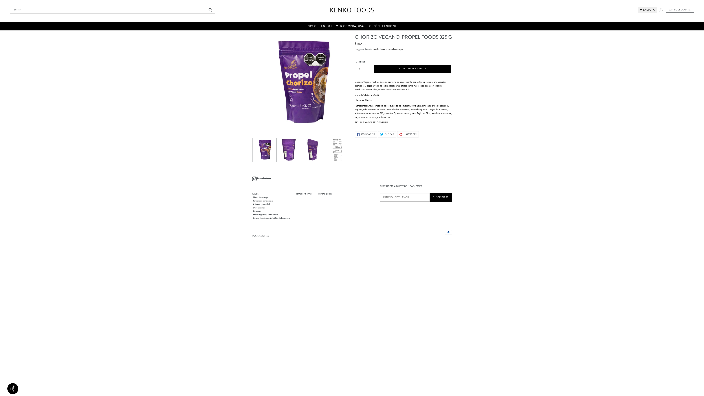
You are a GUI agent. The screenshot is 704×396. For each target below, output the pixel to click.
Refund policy (325, 194)
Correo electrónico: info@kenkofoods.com (271, 218)
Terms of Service (304, 194)
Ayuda (255, 194)
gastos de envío (365, 49)
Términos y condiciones (263, 200)
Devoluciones (259, 207)
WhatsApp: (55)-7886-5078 (265, 214)
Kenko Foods (264, 235)
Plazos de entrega (260, 197)
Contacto (257, 211)
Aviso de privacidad (261, 204)
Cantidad (360, 62)
